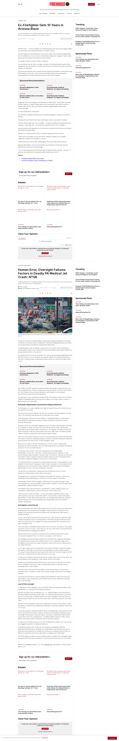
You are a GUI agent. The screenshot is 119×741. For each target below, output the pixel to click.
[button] (19, 4)
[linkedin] (42, 44)
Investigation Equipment (24, 265)
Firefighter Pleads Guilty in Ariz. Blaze (32, 158)
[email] (50, 44)
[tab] (22, 238)
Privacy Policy (45, 737)
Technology (61, 13)
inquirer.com (48, 644)
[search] (22, 4)
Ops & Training (43, 13)
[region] (45, 241)
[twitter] (45, 44)
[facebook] (40, 44)
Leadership (52, 13)
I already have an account (45, 256)
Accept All (112, 738)
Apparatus (77, 13)
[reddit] (47, 44)
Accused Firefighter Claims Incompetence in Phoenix (37, 160)
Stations (69, 13)
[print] (71, 44)
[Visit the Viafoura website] (69, 245)
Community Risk (22, 20)
